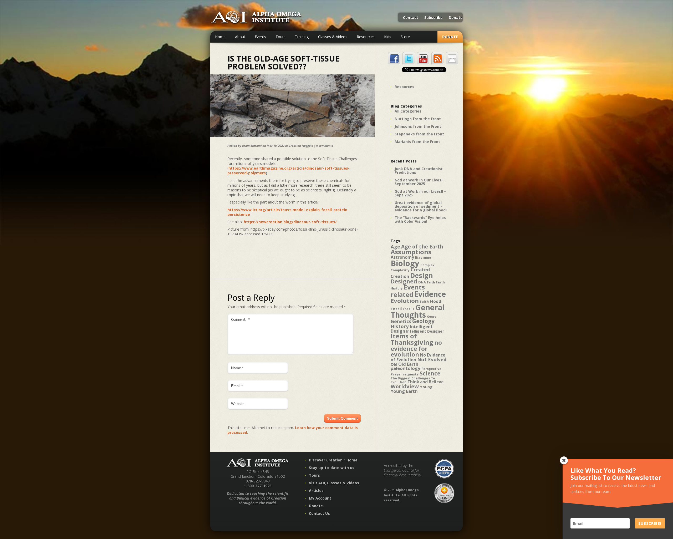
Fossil (396, 308)
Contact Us (319, 513)
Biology (405, 263)
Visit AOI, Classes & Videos (334, 482)
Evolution (405, 301)
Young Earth (404, 391)
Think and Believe (425, 382)
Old (394, 364)
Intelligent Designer (425, 331)
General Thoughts (418, 311)
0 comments (324, 146)
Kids (387, 36)
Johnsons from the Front (418, 126)
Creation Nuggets (301, 146)
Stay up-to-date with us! (332, 467)
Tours (280, 36)
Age (395, 246)
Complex (427, 265)
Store (405, 36)
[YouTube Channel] (423, 58)
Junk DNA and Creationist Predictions (419, 170)
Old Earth (408, 364)
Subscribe (433, 18)
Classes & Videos (332, 36)
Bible (427, 258)
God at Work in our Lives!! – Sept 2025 (420, 193)
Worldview (405, 386)
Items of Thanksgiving (412, 339)
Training (302, 36)
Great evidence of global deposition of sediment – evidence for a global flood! (421, 206)
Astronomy (402, 257)
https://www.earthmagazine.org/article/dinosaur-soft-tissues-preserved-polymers (288, 170)
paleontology (405, 368)
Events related (408, 291)
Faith (424, 301)
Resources (366, 36)
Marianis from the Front (417, 141)
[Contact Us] (452, 58)
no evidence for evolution (416, 348)
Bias (418, 257)
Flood (435, 301)
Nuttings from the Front (418, 118)
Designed (404, 281)
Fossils (408, 309)
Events (260, 36)
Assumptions (411, 252)
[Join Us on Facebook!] (394, 58)
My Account (320, 498)
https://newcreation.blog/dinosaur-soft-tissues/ (290, 221)
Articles (316, 490)
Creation (400, 276)
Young (426, 386)
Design (421, 275)
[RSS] (437, 58)
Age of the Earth (422, 246)
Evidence (430, 294)
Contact (410, 18)
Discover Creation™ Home (333, 459)
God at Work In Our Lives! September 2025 (418, 181)
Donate (456, 18)
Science (430, 373)
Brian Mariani (252, 146)
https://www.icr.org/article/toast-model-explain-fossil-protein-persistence (288, 212)
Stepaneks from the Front (419, 133)
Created (420, 269)
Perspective (431, 369)
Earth (431, 282)
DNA (422, 282)
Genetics (401, 321)
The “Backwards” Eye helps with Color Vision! (420, 219)
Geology (423, 321)
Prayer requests (405, 374)
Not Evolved (431, 359)
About (240, 36)
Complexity (400, 270)
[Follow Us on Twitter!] (408, 58)
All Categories (408, 111)
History (400, 326)
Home (220, 36)
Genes (431, 316)
